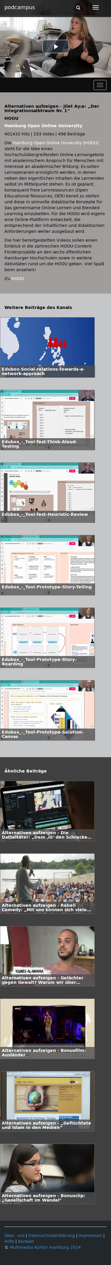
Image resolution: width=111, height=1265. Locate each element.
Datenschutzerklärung (51, 1235)
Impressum (90, 1235)
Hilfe (9, 1241)
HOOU (17, 278)
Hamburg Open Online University (43, 125)
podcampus (19, 7)
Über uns (14, 1235)
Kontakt (26, 1241)
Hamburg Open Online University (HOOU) (56, 142)
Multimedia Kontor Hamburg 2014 (45, 1247)
